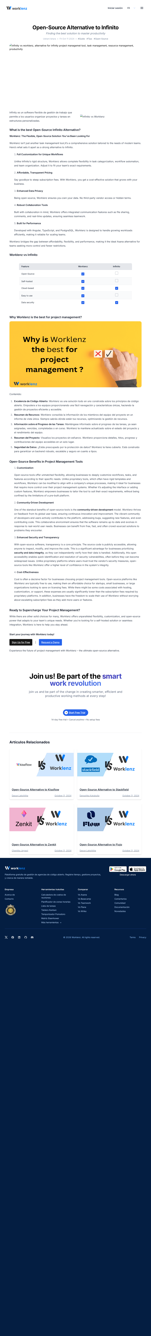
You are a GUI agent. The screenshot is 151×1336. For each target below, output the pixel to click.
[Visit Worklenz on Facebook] (12, 937)
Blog (116, 894)
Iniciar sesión (115, 7)
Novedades (120, 911)
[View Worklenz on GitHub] (25, 937)
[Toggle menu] (142, 8)
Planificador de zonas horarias (55, 901)
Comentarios (120, 899)
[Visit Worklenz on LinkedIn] (19, 937)
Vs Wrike (82, 911)
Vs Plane (82, 907)
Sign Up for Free (21, 642)
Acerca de (10, 894)
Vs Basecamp (84, 899)
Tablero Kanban (48, 910)
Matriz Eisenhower (50, 918)
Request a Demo (50, 642)
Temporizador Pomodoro (53, 914)
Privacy (142, 937)
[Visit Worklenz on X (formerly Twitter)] (6, 937)
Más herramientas (51, 922)
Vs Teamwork (84, 903)
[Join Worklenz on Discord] (32, 937)
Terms (133, 937)
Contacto (9, 899)
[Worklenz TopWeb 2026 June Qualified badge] (11, 910)
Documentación (121, 907)
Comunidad (119, 903)
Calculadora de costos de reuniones (53, 896)
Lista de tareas (48, 906)
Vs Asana (82, 894)
